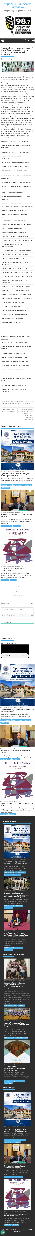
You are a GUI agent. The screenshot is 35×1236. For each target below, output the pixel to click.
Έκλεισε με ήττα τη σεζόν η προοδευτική (8, 410)
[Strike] (9, 615)
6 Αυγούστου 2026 (10, 931)
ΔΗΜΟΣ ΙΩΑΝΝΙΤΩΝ (7, 485)
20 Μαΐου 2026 (9, 1064)
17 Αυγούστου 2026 (8, 471)
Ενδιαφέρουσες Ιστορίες (10, 1005)
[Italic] (5, 615)
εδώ (14, 643)
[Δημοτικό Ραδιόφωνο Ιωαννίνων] (2, 40)
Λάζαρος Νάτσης (26, 403)
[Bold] (2, 615)
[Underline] (7, 615)
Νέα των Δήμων (6, 487)
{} (22, 615)
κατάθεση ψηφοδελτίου (14, 403)
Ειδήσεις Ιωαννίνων (18, 485)
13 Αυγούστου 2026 (8, 566)
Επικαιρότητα (6, 401)
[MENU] (33, 40)
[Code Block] (18, 615)
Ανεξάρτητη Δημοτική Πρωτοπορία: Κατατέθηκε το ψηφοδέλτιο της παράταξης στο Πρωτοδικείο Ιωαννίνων (26, 414)
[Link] (20, 615)
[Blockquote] (16, 615)
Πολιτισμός (13, 580)
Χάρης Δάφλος (20, 471)
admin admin (19, 512)
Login (32, 603)
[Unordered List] (14, 615)
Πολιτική (13, 401)
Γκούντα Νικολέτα (18, 59)
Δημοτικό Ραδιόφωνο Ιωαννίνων (17, 5)
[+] (25, 615)
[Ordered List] (11, 615)
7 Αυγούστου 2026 (10, 890)
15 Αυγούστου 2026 (8, 512)
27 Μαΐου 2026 (9, 1020)
